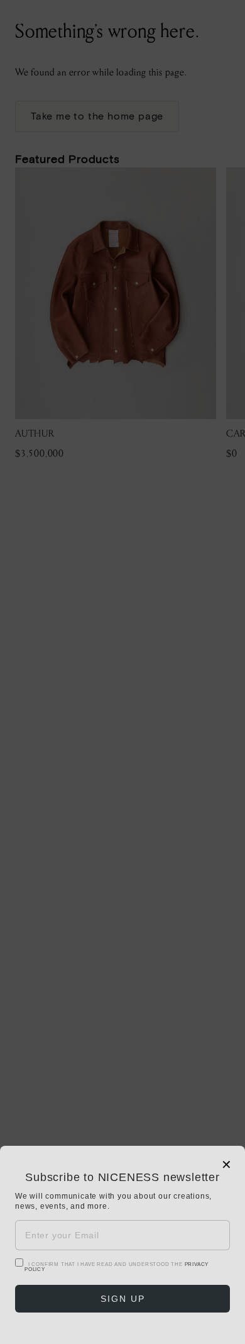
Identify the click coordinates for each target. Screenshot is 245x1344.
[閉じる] (122, 672)
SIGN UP (123, 1299)
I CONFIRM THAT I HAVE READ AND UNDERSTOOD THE (116, 1267)
